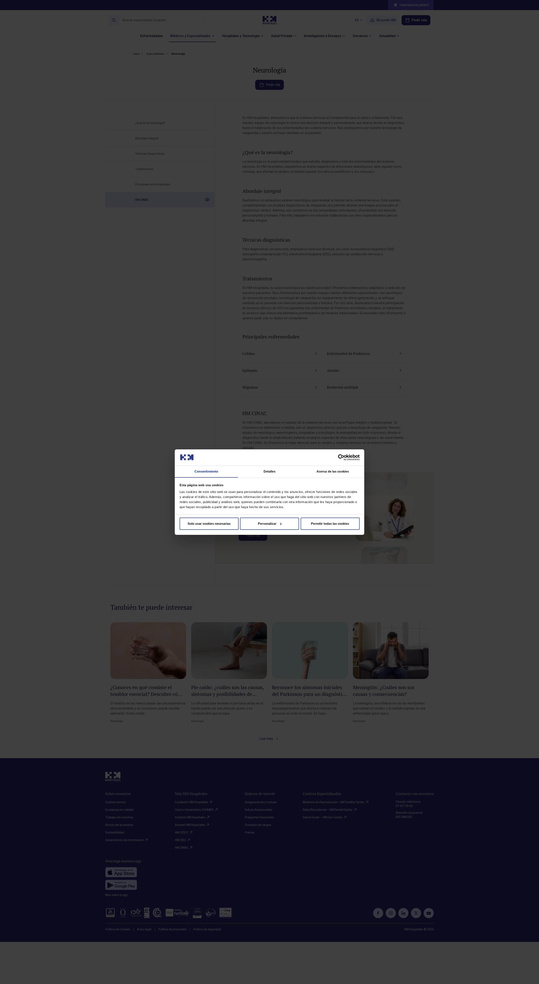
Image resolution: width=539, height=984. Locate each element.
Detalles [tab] (270, 471)
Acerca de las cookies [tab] (332, 471)
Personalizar (267, 523)
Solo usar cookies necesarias (209, 523)
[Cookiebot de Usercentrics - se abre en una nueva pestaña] (341, 457)
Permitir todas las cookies (330, 523)
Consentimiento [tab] (206, 471)
